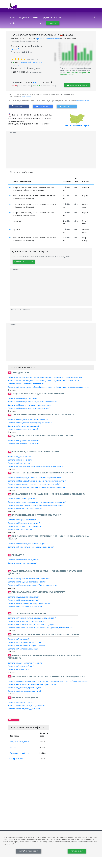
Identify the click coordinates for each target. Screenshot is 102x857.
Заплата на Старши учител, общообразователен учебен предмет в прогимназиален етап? (48, 387)
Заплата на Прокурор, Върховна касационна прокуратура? (34, 477)
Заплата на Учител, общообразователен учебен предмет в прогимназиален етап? (45, 377)
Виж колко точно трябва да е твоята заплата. (75, 73)
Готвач (12, 747)
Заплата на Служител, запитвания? (23, 440)
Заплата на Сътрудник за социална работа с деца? (31, 624)
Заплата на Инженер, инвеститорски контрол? (29, 408)
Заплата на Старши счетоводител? (23, 519)
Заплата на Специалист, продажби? (24, 429)
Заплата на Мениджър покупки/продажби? (27, 581)
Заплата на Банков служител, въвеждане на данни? (31, 547)
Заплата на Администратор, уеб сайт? (25, 663)
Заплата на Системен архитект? (22, 498)
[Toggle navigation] (91, 5)
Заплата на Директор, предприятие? (24, 691)
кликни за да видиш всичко (78, 85)
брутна (36, 82)
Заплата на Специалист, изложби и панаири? (28, 419)
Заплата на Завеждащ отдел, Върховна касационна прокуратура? (37, 487)
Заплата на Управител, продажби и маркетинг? (29, 578)
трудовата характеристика (48, 38)
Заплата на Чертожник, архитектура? (25, 642)
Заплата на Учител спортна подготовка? (26, 383)
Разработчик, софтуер (19, 753)
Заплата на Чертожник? (18, 639)
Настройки (28, 851)
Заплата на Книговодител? (20, 459)
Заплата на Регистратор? (19, 463)
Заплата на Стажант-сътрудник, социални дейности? (32, 618)
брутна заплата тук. (82, 101)
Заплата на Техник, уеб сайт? (21, 666)
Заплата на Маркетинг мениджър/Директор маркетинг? (33, 585)
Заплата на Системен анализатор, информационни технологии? (37, 502)
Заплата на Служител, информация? (24, 443)
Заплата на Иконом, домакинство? (23, 600)
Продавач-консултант (19, 741)
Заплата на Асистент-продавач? (22, 563)
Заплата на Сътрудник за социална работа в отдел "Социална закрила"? (40, 627)
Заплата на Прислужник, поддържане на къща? (29, 603)
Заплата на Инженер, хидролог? (22, 398)
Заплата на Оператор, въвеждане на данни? (28, 543)
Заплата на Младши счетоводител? (24, 523)
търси (53, 23)
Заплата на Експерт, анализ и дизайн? (25, 508)
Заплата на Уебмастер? (18, 669)
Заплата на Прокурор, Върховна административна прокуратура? (37, 481)
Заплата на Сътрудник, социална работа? (26, 621)
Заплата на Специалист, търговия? (23, 426)
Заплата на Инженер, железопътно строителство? (30, 404)
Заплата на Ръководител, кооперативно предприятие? (32, 684)
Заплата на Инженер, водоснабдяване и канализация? (32, 401)
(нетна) (15, 49)
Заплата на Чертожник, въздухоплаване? (26, 645)
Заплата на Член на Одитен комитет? (25, 526)
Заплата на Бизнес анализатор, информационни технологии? (35, 505)
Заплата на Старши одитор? (20, 529)
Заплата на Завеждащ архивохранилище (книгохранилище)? (35, 466)
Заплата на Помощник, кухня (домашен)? (26, 705)
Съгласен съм (76, 851)
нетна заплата (26, 97)
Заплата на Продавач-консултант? (23, 559)
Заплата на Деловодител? (19, 456)
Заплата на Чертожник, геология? (23, 648)
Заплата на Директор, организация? (24, 687)
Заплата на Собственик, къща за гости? (25, 606)
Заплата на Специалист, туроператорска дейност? (30, 422)
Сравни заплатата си (23, 261)
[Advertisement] (51, 151)
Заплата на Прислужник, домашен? (24, 708)
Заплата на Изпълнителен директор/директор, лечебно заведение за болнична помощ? (48, 681)
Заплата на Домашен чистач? (21, 702)
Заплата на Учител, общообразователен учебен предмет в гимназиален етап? (43, 380)
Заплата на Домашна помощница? (23, 597)
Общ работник (16, 758)
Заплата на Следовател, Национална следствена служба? (34, 484)
